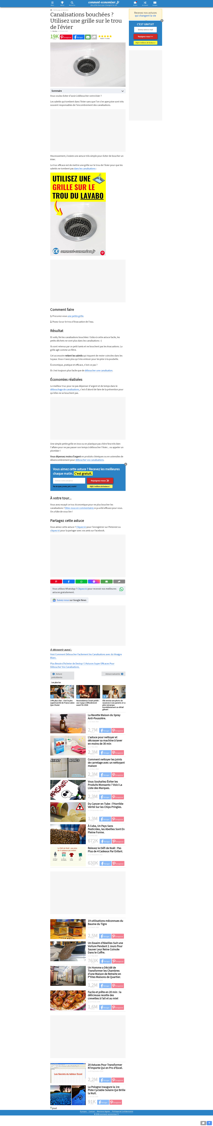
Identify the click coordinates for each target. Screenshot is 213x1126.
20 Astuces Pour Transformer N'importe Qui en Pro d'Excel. (105, 1066)
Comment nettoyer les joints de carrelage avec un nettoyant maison (106, 762)
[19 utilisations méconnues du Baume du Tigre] (68, 928)
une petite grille (75, 316)
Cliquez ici (81, 526)
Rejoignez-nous (98, 481)
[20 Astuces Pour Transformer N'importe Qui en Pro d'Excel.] (68, 1072)
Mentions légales (103, 1111)
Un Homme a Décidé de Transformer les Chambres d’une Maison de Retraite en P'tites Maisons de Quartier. (104, 972)
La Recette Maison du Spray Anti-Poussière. (104, 716)
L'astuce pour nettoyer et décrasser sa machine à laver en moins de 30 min (105, 740)
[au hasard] (145, 2)
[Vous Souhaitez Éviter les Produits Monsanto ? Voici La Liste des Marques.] (68, 789)
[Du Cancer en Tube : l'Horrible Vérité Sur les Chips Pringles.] (68, 811)
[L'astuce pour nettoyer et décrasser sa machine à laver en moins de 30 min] (68, 745)
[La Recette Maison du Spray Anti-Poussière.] (68, 723)
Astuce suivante (113, 673)
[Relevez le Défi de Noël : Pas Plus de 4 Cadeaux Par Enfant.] (68, 856)
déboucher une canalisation (98, 370)
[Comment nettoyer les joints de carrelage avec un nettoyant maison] (68, 767)
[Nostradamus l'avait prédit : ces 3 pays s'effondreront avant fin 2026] (88, 691)
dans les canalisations (85, 168)
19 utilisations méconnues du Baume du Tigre (105, 922)
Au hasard (145, 5)
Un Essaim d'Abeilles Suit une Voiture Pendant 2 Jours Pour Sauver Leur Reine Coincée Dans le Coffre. (105, 947)
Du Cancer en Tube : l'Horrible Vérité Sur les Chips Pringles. (105, 805)
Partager (80, 37)
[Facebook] (69, 581)
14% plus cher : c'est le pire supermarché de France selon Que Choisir (62, 702)
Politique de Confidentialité (122, 1111)
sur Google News (71, 600)
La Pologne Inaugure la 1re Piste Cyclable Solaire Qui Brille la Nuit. (106, 1090)
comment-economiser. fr (103, 3)
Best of (62, 5)
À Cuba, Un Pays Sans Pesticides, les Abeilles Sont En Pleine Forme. (106, 829)
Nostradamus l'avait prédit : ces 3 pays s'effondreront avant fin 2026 (88, 702)
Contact (92, 1111)
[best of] (62, 2)
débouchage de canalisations (64, 389)
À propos (155, 5)
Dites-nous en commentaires (79, 508)
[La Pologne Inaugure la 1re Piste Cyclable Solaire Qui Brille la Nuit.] (68, 1095)
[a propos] (155, 2)
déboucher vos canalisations (89, 459)
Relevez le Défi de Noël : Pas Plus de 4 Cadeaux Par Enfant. (105, 849)
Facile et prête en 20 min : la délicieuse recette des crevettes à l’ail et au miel (104, 995)
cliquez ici (55, 530)
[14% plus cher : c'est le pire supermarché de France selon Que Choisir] (62, 691)
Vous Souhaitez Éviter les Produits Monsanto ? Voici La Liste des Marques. (105, 785)
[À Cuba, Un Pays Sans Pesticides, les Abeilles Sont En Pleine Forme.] (68, 833)
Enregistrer (67, 37)
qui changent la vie (145, 15)
